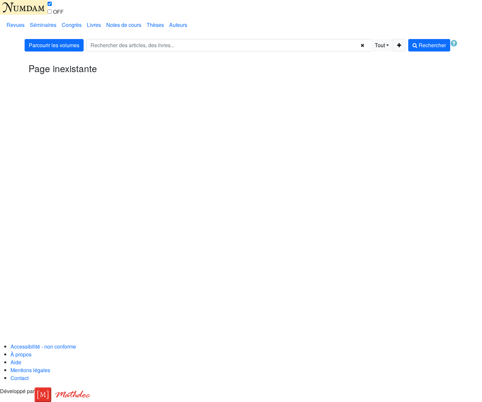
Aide (15, 362)
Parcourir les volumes (54, 45)
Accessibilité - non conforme (43, 346)
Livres (94, 25)
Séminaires (43, 25)
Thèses (155, 25)
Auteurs (178, 25)
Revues (16, 25)
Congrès (72, 25)
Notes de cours (123, 25)
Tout (380, 45)
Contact (19, 378)
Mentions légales (30, 370)
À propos (20, 354)
